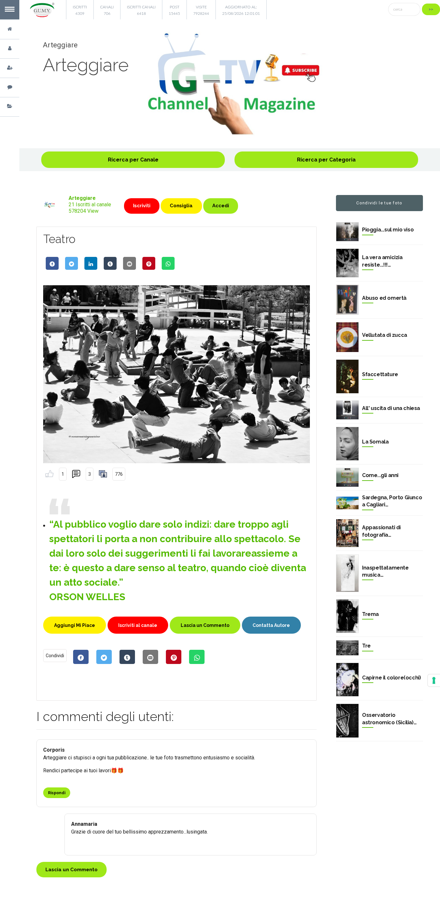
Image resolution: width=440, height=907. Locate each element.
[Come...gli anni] (347, 477)
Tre (366, 646)
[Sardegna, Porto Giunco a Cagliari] (347, 503)
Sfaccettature (380, 374)
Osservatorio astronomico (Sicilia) (388, 718)
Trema (370, 614)
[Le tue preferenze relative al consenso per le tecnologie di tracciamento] (434, 680)
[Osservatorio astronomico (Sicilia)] (347, 721)
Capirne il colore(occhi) (391, 678)
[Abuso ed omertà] (347, 300)
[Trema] (347, 616)
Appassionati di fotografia (381, 531)
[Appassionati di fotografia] (347, 533)
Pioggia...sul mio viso (388, 230)
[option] (229, 83)
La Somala (375, 442)
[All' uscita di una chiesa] (347, 410)
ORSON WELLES (87, 596)
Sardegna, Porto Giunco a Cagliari (392, 501)
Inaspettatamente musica (385, 571)
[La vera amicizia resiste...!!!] (347, 263)
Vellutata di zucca (384, 335)
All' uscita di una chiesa (391, 408)
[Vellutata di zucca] (347, 337)
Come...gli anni (380, 475)
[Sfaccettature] (347, 376)
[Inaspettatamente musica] (347, 573)
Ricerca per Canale (133, 160)
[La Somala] (347, 444)
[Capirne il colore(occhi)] (347, 680)
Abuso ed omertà (384, 298)
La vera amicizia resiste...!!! (382, 261)
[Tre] (347, 648)
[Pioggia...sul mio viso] (347, 231)
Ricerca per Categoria (326, 160)
